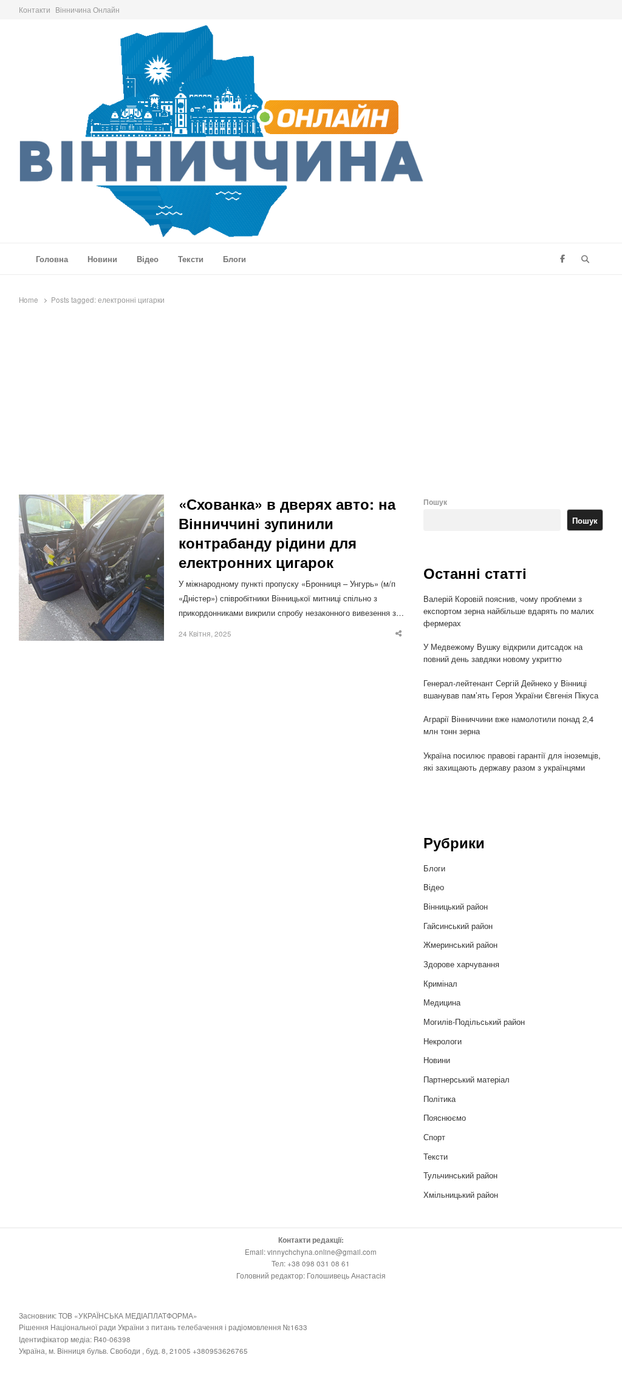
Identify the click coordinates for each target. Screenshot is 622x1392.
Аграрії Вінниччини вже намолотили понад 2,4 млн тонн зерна (508, 725)
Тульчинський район (460, 1175)
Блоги (234, 259)
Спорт (434, 1137)
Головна (52, 259)
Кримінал (440, 983)
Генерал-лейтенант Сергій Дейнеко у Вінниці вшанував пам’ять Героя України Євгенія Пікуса (510, 689)
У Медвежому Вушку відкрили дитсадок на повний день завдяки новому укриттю (503, 652)
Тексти (190, 259)
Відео (148, 259)
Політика (439, 1098)
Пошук (435, 502)
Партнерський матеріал (466, 1079)
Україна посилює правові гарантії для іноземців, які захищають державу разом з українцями (512, 761)
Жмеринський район (461, 944)
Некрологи (442, 1041)
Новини (102, 259)
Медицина (441, 1002)
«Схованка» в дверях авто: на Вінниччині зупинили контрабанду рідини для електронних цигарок (287, 533)
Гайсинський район (459, 925)
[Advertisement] (311, 403)
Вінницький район (455, 906)
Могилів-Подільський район (475, 1021)
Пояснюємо (444, 1117)
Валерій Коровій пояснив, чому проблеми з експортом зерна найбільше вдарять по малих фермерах (508, 611)
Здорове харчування (461, 964)
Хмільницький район (462, 1194)
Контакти (34, 9)
